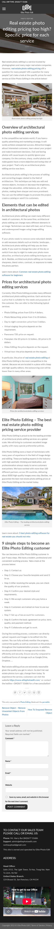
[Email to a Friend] (29, 693)
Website (8, 785)
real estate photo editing (36, 358)
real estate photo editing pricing (25, 69)
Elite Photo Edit (23, 926)
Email (8, 773)
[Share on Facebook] (20, 693)
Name (8, 761)
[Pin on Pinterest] (34, 693)
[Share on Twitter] (24, 693)
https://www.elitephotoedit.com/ (25, 680)
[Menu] (4, 8)
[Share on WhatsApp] (15, 693)
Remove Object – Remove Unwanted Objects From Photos (13, 711)
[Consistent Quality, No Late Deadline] (27, 9)
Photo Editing (27, 18)
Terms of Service (38, 926)
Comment (9, 738)
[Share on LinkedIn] (39, 693)
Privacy (49, 926)
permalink (46, 702)
